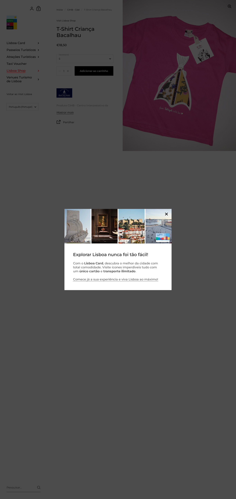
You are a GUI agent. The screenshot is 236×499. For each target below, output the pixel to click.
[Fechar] (166, 214)
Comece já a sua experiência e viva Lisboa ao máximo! (115, 279)
